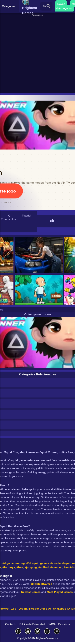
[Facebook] (47, 631)
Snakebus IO (61, 608)
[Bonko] (39, 293)
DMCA (52, 624)
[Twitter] (37, 631)
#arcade (55, 563)
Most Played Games (60, 591)
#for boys (8, 567)
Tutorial (26, 215)
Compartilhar (9, 219)
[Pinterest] (18, 631)
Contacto (10, 624)
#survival (56, 567)
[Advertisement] (37, 54)
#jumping (31, 567)
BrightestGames (41, 583)
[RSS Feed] (56, 631)
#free (20, 567)
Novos (61, 3)
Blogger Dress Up (40, 608)
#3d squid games (37, 563)
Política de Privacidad (32, 624)
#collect (43, 567)
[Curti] (52, 221)
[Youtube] (27, 631)
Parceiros (64, 624)
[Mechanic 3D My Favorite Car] (39, 255)
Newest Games (31, 591)
